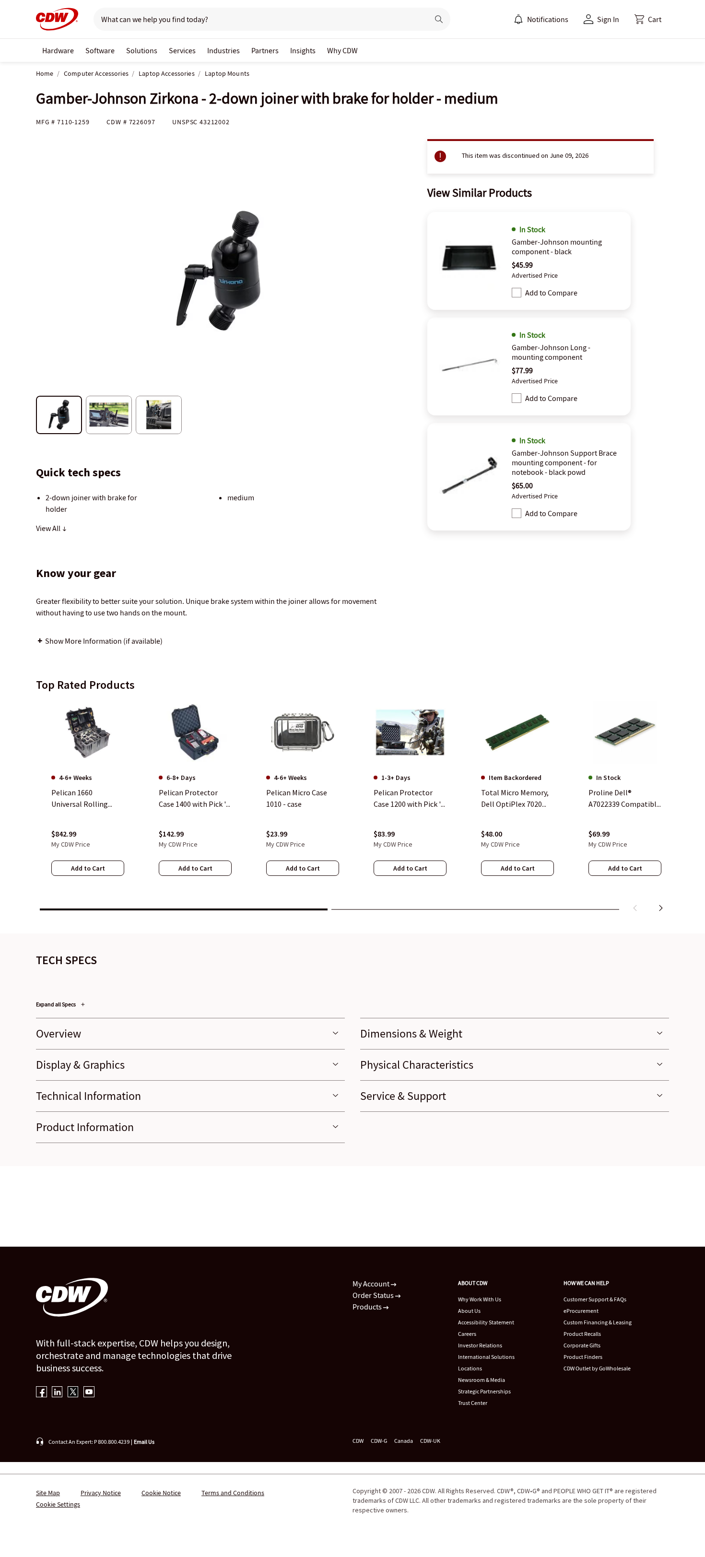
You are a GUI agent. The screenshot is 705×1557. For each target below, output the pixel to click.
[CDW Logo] (57, 19)
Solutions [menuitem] (141, 50)
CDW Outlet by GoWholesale (597, 1368)
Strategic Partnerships (484, 1391)
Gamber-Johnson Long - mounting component (551, 352)
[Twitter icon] (73, 1393)
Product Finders (583, 1356)
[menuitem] (518, 19)
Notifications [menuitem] (547, 19)
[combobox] (257, 19)
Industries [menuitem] (223, 50)
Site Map (48, 1492)
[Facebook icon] (41, 1393)
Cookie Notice (161, 1492)
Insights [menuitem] (303, 50)
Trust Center (472, 1402)
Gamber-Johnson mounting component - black (557, 246)
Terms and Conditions (232, 1492)
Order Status (373, 1295)
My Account (371, 1283)
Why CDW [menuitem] (342, 50)
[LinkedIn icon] (57, 1393)
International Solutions (486, 1356)
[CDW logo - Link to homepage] (57, 19)
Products (367, 1306)
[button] (648, 19)
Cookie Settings (58, 1504)
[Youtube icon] (88, 1393)
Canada (403, 1440)
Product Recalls (582, 1333)
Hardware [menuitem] (58, 50)
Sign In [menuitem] (608, 19)
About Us (469, 1310)
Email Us (144, 1441)
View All (49, 528)
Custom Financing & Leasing (598, 1322)
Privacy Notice (101, 1492)
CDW (358, 1440)
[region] (352, 808)
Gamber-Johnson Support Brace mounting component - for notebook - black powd (564, 462)
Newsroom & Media (481, 1379)
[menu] (541, 19)
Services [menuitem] (182, 50)
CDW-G (379, 1440)
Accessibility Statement (486, 1322)
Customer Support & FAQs (595, 1299)
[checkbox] (516, 292)
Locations (470, 1368)
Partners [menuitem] (265, 50)
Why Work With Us (479, 1299)
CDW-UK (430, 1440)
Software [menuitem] (100, 50)
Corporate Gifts (582, 1345)
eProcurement (581, 1310)
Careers (467, 1333)
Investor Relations (480, 1345)
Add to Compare (551, 292)
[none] (58, 50)
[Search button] (438, 19)
